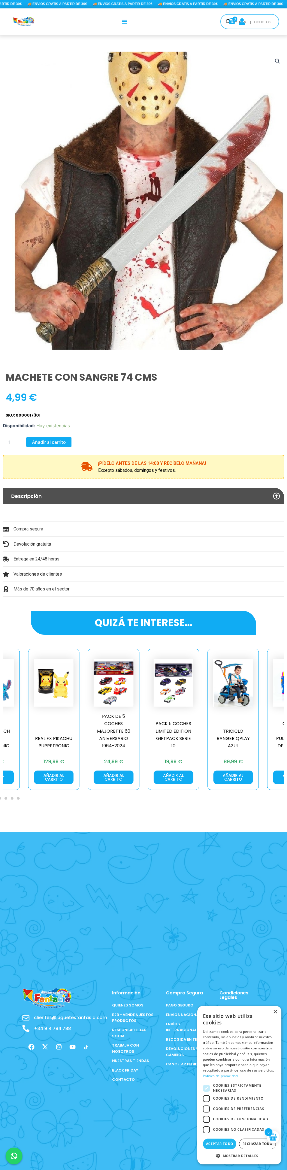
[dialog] (239, 1085)
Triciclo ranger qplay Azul (173, 738)
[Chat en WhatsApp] (14, 1156)
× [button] (275, 1012)
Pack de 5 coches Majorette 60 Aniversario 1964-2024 (53, 731)
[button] (124, 21)
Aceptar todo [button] (219, 1143)
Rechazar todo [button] (257, 1143)
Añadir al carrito (49, 442)
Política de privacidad (220, 1076)
